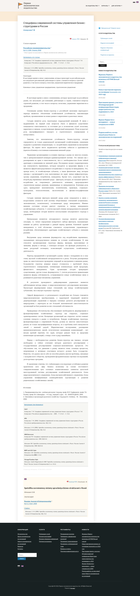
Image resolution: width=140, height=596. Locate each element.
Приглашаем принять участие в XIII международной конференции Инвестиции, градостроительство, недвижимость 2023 (110, 107)
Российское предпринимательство (36, 48)
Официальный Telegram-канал (110, 28)
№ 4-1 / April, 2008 (30, 503)
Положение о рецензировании (68, 541)
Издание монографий (107, 43)
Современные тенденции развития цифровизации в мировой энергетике (110, 158)
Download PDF (73, 482)
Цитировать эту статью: (31, 57)
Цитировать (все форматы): (33, 404)
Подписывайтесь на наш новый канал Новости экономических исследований (110, 135)
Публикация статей (106, 38)
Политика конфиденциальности (69, 551)
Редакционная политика (67, 534)
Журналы (105, 5)
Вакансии (20, 546)
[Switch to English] (137, 1)
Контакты (20, 549)
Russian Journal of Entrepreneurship (37, 501)
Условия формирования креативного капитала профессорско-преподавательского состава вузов (108, 223)
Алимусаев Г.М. (29, 30)
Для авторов (116, 5)
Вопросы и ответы (65, 549)
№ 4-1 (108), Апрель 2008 (32, 50)
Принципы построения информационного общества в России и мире (109, 188)
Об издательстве (92, 5)
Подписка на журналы (107, 55)
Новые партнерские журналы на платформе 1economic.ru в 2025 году (110, 92)
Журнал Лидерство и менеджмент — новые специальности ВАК (107, 122)
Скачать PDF (75, 39)
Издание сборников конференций (48, 539)
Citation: (27, 508)
